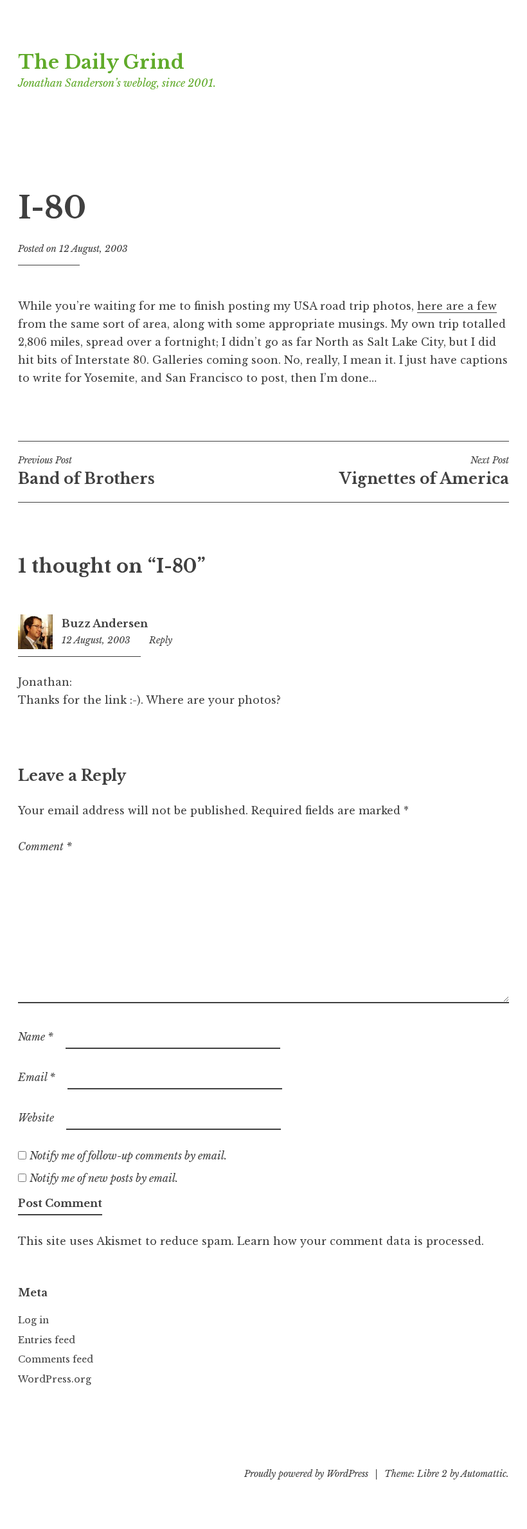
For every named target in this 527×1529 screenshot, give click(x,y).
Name (35, 1036)
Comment (45, 846)
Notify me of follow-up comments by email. (128, 1155)
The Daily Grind (101, 62)
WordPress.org (54, 1379)
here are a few (457, 306)
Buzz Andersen (105, 623)
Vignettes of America (424, 471)
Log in (33, 1320)
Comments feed (55, 1359)
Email (36, 1077)
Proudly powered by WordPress (306, 1474)
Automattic (483, 1474)
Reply (160, 640)
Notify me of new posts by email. (104, 1178)
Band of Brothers (86, 471)
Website (36, 1117)
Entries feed (46, 1340)
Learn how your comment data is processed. (360, 1241)
